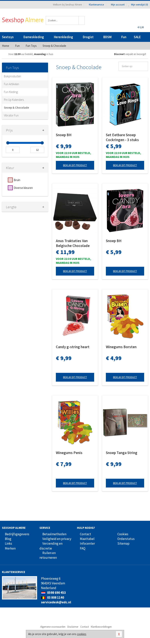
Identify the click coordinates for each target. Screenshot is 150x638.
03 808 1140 (55, 597)
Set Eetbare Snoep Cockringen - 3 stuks (122, 137)
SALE (137, 37)
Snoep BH (63, 134)
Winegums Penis (69, 452)
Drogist (88, 37)
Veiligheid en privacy (56, 539)
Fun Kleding (11, 92)
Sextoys (8, 37)
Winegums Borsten (121, 346)
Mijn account (118, 4)
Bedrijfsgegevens (17, 534)
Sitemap (123, 543)
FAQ (82, 548)
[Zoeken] (82, 20)
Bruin (17, 180)
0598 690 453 (56, 592)
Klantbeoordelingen (101, 626)
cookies (81, 634)
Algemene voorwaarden (52, 626)
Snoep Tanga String (121, 452)
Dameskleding (33, 37)
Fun (123, 37)
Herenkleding (63, 37)
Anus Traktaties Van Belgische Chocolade (73, 243)
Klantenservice (96, 4)
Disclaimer (72, 626)
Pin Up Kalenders (14, 100)
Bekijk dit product (75, 165)
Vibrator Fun (11, 115)
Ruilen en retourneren (48, 555)
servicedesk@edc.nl (56, 602)
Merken (10, 548)
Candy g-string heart (72, 346)
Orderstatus (126, 539)
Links (8, 543)
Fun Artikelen (11, 84)
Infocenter (87, 543)
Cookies (122, 534)
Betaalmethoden (54, 534)
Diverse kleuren (23, 188)
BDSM (107, 37)
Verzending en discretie (50, 545)
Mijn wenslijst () (139, 4)
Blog (8, 539)
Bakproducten (12, 76)
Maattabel (87, 539)
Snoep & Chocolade (16, 107)
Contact (85, 534)
